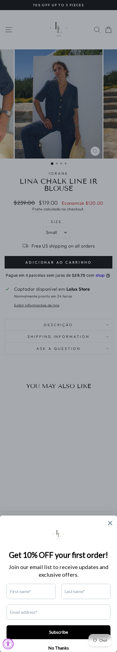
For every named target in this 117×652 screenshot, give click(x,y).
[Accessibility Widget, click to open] (8, 643)
